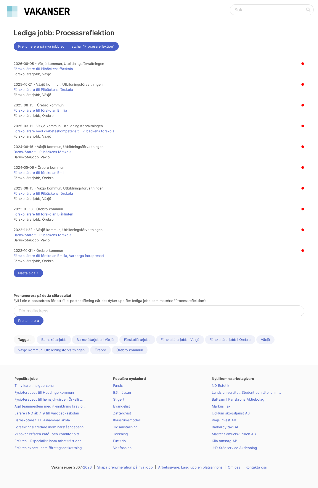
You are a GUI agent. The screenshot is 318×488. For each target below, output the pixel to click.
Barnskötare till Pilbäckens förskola (42, 152)
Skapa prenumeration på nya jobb (125, 467)
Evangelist (121, 406)
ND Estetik (220, 385)
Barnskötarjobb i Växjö (95, 339)
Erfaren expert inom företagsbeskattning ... (49, 448)
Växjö (265, 339)
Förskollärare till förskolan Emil (39, 172)
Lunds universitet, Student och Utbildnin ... (246, 392)
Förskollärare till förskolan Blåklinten (43, 214)
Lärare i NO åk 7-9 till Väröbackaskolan (46, 413)
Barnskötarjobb (53, 339)
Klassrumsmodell (127, 420)
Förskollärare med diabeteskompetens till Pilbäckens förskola (64, 131)
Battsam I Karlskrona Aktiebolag (238, 399)
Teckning (120, 434)
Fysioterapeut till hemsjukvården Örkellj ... (48, 399)
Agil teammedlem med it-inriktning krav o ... (50, 406)
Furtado (119, 441)
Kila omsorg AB (224, 441)
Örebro (100, 350)
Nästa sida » (28, 273)
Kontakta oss (256, 467)
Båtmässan (122, 392)
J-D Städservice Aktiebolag (234, 448)
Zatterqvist (122, 413)
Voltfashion (122, 448)
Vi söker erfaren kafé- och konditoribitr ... (48, 434)
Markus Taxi (221, 406)
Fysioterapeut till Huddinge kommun (44, 392)
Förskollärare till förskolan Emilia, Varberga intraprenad (59, 256)
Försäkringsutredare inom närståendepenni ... (51, 427)
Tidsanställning (125, 427)
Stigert (118, 399)
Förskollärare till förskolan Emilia (40, 110)
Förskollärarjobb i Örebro (230, 339)
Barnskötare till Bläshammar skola (42, 420)
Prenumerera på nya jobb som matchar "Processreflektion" (66, 46)
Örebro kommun (129, 350)
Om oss (234, 467)
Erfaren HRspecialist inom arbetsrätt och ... (49, 441)
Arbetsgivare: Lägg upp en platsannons (190, 467)
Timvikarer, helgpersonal (34, 385)
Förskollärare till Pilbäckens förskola (43, 69)
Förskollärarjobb (137, 339)
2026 (87, 467)
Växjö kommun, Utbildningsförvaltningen (51, 350)
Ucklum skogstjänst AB (231, 413)
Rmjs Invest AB (224, 420)
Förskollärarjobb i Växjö (180, 339)
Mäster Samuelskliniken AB (234, 434)
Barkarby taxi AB (225, 427)
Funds (118, 385)
